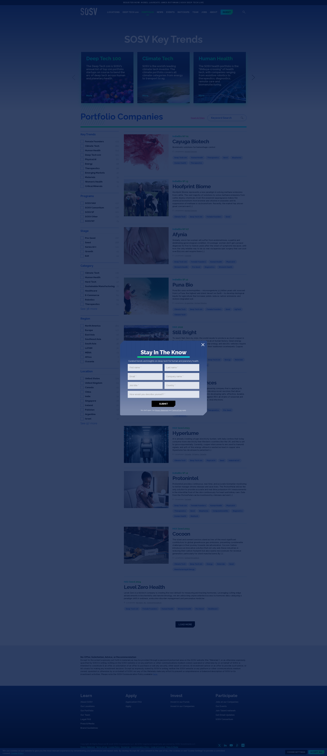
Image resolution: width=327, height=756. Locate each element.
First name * (135, 367)
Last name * (172, 367)
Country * (170, 385)
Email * (133, 376)
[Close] (202, 344)
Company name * (174, 376)
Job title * (134, 385)
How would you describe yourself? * (147, 394)
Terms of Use (177, 410)
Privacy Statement (161, 410)
